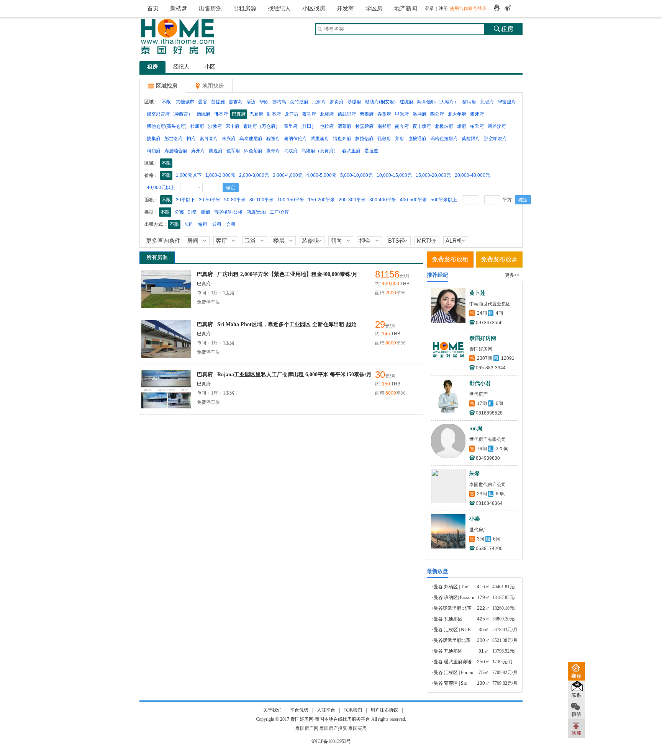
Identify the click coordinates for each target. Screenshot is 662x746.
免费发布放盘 (499, 259)
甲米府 (402, 114)
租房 (503, 29)
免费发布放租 (450, 259)
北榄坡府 (444, 126)
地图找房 (209, 86)
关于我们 (272, 710)
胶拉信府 (364, 138)
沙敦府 (215, 126)
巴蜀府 (256, 114)
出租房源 (244, 8)
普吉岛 (236, 101)
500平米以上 (444, 199)
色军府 (233, 150)
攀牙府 (477, 114)
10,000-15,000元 (394, 175)
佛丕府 (221, 114)
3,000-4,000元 (288, 175)
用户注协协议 (384, 710)
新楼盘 (178, 8)
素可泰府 (209, 138)
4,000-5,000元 (321, 175)
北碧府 (487, 101)
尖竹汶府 (299, 101)
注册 (443, 8)
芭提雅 (218, 101)
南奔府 (402, 126)
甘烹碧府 (364, 126)
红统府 (406, 101)
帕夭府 (477, 126)
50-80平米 (235, 199)
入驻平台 (326, 710)
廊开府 (198, 150)
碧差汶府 (497, 126)
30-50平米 (209, 199)
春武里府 (351, 150)
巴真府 (239, 114)
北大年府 (457, 114)
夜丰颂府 (422, 126)
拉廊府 (197, 126)
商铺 (205, 212)
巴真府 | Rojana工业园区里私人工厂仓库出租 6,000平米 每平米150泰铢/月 (284, 374)
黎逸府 (216, 150)
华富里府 (507, 101)
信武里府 (347, 114)
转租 (216, 224)
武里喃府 (320, 138)
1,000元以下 (189, 175)
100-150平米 (290, 199)
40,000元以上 (161, 187)
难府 (461, 126)
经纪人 (181, 67)
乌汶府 (291, 150)
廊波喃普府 (175, 150)
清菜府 (344, 126)
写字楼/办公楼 (228, 212)
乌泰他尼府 (250, 138)
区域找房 (162, 86)
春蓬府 (384, 114)
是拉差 (371, 150)
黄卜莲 (477, 293)
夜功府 (309, 114)
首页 (153, 8)
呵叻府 (154, 150)
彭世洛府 (173, 138)
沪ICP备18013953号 (331, 741)
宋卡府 (232, 126)
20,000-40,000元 (472, 175)
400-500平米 (413, 199)
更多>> (512, 275)
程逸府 (273, 138)
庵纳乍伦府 (295, 138)
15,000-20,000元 (433, 175)
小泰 (474, 519)
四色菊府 (253, 150)
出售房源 (210, 8)
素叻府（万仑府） (261, 126)
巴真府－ (206, 283)
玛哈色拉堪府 (444, 138)
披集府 (154, 138)
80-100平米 (261, 199)
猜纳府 (469, 101)
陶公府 (437, 114)
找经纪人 (279, 8)
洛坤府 (419, 114)
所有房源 (157, 257)
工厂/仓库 (279, 212)
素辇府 (273, 150)
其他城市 (185, 101)
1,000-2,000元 (220, 175)
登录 (429, 8)
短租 (202, 224)
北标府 (327, 114)
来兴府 (229, 138)
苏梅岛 (279, 101)
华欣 (264, 101)
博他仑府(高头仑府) (167, 126)
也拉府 (327, 126)
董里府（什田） (300, 126)
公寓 (179, 212)
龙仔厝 (291, 114)
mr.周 (475, 428)
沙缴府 (354, 101)
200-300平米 (352, 199)
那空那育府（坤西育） (170, 114)
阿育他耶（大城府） (438, 101)
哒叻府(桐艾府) (380, 101)
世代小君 (480, 383)
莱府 (399, 138)
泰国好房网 (482, 338)
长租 (188, 224)
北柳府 (319, 101)
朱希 (474, 473)
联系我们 (353, 710)
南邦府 (384, 126)
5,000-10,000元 (356, 175)
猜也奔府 (342, 138)
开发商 (345, 8)
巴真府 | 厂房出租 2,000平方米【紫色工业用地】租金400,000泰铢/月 (277, 274)
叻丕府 (274, 114)
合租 (231, 224)
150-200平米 (321, 199)
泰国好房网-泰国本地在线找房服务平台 (330, 719)
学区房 (374, 8)
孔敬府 (384, 138)
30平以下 (185, 199)
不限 (166, 101)
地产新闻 (405, 8)
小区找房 (313, 8)
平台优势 (299, 710)
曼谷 (202, 101)
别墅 (192, 212)
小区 (210, 67)
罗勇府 (337, 101)
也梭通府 (417, 138)
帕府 (191, 138)
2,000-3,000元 (254, 175)
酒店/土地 (256, 212)
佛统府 (203, 114)
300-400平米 (382, 199)
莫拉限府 (471, 138)
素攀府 (367, 114)
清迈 (251, 101)
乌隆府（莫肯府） (320, 150)
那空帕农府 (495, 138)
